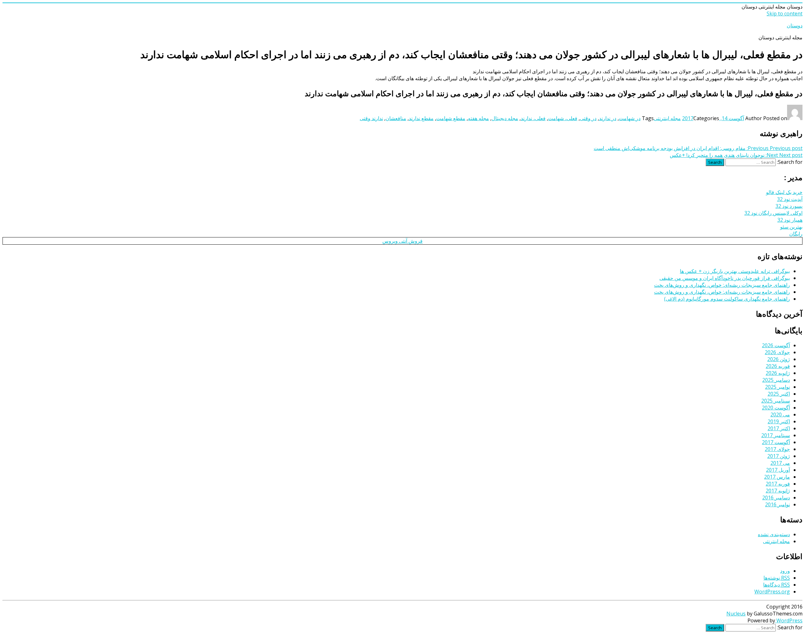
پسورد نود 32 (788, 206)
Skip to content (784, 13)
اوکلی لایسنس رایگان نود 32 (773, 212)
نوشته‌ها (776, 577)
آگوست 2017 (776, 442)
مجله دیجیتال (504, 118)
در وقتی (588, 118)
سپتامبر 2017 (775, 435)
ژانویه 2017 (778, 490)
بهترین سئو (791, 226)
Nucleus (736, 613)
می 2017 (780, 462)
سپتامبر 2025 (775, 400)
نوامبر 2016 (777, 504)
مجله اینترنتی (667, 118)
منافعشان (396, 118)
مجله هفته (478, 118)
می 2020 (780, 414)
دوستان (794, 25)
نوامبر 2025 (777, 386)
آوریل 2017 (778, 469)
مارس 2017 (777, 476)
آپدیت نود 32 (789, 199)
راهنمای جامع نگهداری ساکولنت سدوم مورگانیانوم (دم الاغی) (727, 298)
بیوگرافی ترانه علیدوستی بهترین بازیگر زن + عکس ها (735, 271)
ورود (785, 570)
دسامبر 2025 (776, 379)
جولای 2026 (777, 352)
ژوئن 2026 (778, 359)
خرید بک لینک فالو (784, 192)
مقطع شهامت (450, 118)
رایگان (795, 233)
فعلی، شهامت (562, 118)
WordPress (788, 620)
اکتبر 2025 (779, 393)
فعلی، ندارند (533, 118)
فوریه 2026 (778, 366)
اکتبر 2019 (779, 421)
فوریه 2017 (778, 483)
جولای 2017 (777, 449)
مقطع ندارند (421, 118)
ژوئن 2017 (778, 456)
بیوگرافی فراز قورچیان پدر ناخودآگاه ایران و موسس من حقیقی (724, 278)
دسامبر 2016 (776, 497)
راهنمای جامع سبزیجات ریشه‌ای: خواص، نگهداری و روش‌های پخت (722, 284)
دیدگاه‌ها (776, 584)
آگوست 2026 (776, 345)
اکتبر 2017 (779, 428)
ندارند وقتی (371, 118)
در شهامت (630, 118)
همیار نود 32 (789, 219)
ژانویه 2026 (778, 373)
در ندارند (607, 118)
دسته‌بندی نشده (774, 534)
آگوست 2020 (776, 407)
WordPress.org (772, 591)
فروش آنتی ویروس (402, 240)
